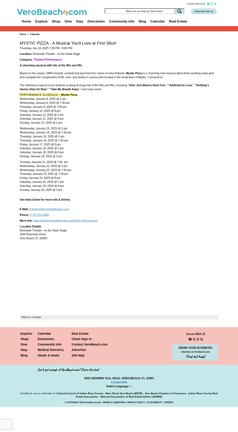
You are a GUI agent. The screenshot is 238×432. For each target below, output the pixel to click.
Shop (24, 339)
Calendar (157, 21)
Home (26, 21)
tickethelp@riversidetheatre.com (49, 209)
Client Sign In (82, 339)
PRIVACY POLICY (136, 402)
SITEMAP (168, 402)
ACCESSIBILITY (154, 402)
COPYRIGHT (73, 402)
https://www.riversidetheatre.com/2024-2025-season (66, 220)
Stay (24, 350)
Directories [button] (96, 21)
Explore (26, 333)
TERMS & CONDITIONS (114, 402)
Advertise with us (204, 11)
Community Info (50, 344)
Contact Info (119, 382)
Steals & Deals (48, 355)
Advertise (79, 350)
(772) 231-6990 (39, 214)
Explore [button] (41, 21)
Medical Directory (51, 350)
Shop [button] (56, 21)
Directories (46, 339)
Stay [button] (79, 21)
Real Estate (178, 21)
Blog (142, 21)
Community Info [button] (122, 21)
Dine (68, 21)
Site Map (78, 355)
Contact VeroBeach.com (90, 344)
